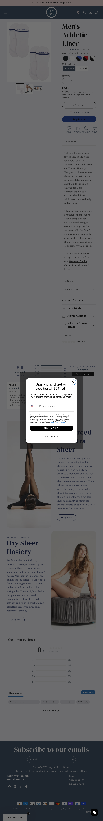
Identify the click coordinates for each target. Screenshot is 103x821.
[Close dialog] (73, 382)
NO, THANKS (51, 436)
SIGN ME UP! (51, 428)
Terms (63, 422)
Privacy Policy (55, 422)
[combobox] (34, 406)
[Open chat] (94, 812)
